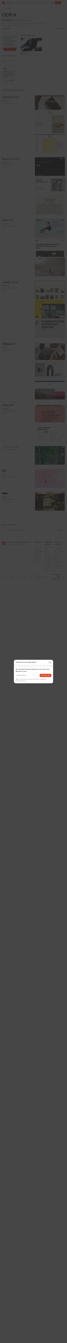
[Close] (50, 662)
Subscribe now (45, 675)
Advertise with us (20, 681)
